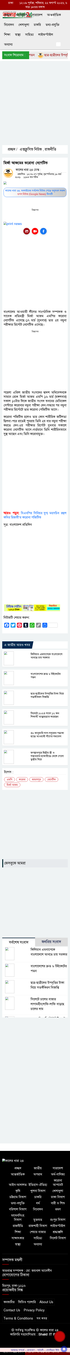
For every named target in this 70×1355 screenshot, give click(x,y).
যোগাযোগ (31, 1349)
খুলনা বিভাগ (37, 1191)
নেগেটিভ (51, 779)
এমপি (9, 779)
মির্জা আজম (12, 785)
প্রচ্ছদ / (12, 149)
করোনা (22, 779)
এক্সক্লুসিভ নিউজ (31, 149)
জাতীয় (38, 1168)
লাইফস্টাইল (45, 35)
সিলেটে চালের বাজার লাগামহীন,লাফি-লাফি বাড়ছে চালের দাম (47, 1004)
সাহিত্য (29, 35)
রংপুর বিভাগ (57, 1220)
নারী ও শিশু (58, 1203)
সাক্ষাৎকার (18, 1238)
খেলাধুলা (23, 25)
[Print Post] (26, 231)
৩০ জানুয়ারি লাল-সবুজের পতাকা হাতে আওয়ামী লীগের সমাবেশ (47, 734)
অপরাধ (37, 1174)
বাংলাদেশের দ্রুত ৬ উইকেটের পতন (45, 675)
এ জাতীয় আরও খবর (17, 645)
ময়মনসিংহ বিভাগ (17, 1217)
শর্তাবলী (40, 1349)
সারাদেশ (37, 15)
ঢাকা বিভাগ (58, 1197)
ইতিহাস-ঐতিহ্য (38, 1185)
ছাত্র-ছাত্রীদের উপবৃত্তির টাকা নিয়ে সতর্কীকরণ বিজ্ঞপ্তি (47, 695)
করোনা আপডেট (58, 1182)
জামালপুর (36, 779)
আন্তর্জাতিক (54, 15)
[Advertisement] (35, 106)
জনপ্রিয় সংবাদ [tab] (51, 942)
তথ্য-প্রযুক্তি (52, 25)
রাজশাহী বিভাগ (38, 1226)
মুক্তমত (37, 1220)
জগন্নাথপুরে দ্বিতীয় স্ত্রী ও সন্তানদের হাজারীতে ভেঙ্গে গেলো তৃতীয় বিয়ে (47, 756)
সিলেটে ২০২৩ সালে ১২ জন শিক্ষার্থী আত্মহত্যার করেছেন (45, 714)
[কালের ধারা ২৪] (13, 1160)
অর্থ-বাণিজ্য (58, 1174)
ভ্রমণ (58, 1209)
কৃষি (17, 1191)
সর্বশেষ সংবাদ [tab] (18, 942)
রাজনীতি (50, 149)
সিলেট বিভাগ (58, 1238)
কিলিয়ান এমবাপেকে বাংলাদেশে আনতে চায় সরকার (46, 655)
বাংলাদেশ (21, 15)
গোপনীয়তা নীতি (52, 1349)
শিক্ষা (7, 35)
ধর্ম (38, 1203)
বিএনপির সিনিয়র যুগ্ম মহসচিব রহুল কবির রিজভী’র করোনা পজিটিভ (35, 515)
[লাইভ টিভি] (35, 231)
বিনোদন (9, 25)
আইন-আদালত (18, 1185)
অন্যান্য (8, 44)
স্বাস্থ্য (18, 35)
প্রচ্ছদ (7, 15)
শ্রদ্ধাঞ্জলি (58, 1232)
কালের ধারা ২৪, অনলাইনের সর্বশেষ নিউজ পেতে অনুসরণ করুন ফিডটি (35, 192)
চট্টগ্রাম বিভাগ (18, 1197)
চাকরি (37, 25)
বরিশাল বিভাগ (18, 1209)
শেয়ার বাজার (38, 1232)
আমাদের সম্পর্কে (17, 1349)
